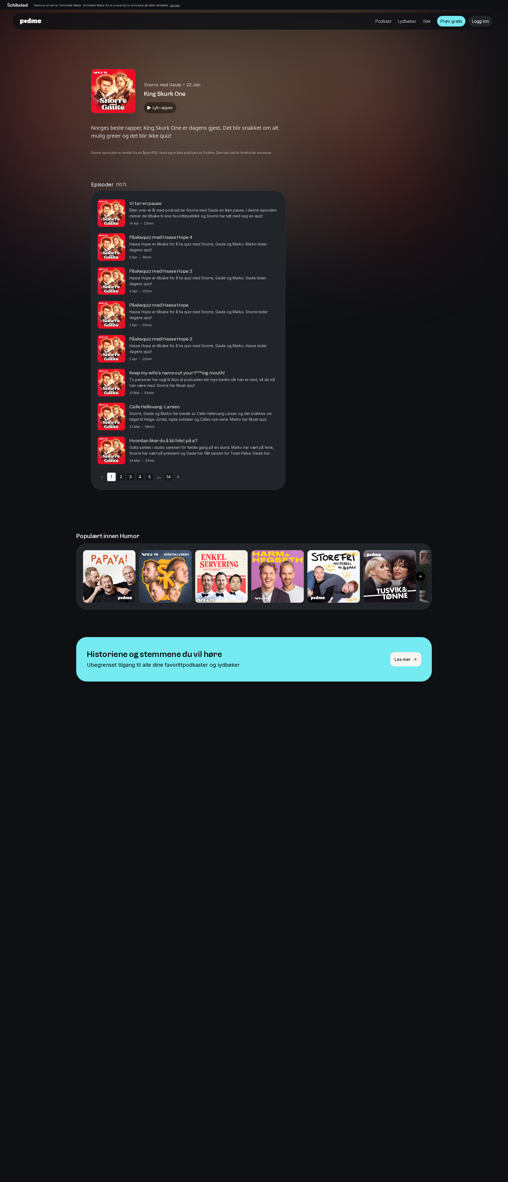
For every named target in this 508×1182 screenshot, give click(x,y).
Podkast (383, 21)
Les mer (175, 5)
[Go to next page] (178, 477)
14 (168, 476)
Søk (427, 21)
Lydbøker (407, 21)
